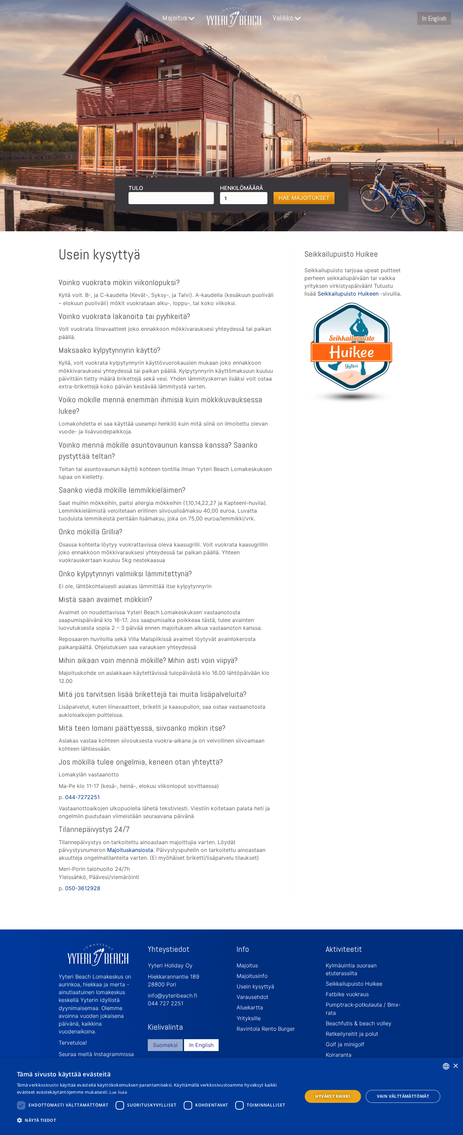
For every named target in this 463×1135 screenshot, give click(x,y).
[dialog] (231, 1096)
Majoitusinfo (252, 975)
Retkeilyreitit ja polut (352, 1033)
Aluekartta (250, 1007)
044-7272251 (82, 797)
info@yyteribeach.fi (172, 995)
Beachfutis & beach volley (358, 1023)
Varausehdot (252, 996)
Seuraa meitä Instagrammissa (96, 1054)
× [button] (455, 1066)
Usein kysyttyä (255, 986)
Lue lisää (118, 1092)
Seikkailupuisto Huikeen (348, 293)
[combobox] (446, 1066)
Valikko (283, 17)
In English (434, 18)
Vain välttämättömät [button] (403, 1096)
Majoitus (174, 17)
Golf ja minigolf (345, 1044)
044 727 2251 (165, 1003)
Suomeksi (165, 1045)
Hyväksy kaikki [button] (332, 1096)
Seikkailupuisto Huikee (354, 983)
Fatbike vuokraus (347, 994)
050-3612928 (82, 888)
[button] (155, 1120)
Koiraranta (338, 1054)
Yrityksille (249, 1018)
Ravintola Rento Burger (266, 1028)
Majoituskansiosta (130, 850)
